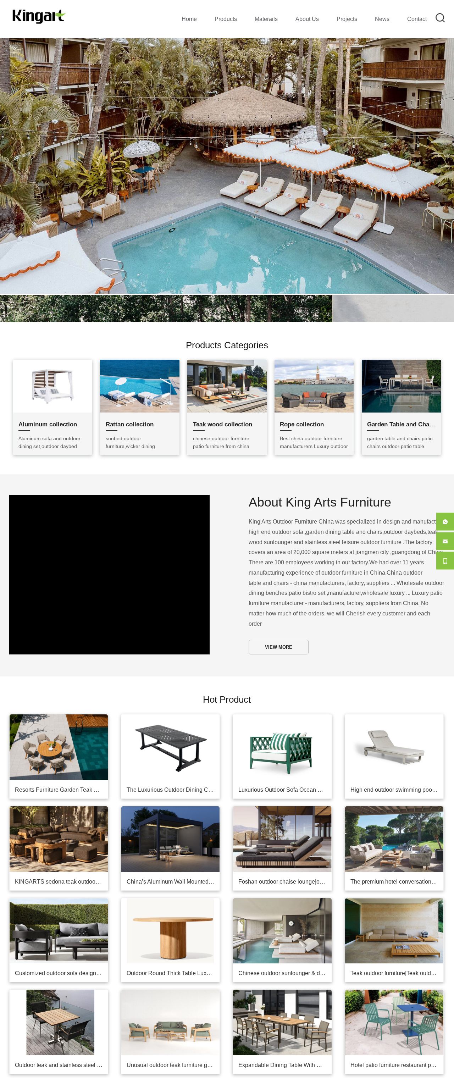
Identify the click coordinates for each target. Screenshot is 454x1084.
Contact (417, 19)
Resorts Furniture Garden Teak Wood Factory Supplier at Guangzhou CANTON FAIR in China (61, 761)
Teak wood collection (222, 396)
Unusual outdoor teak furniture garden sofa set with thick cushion (173, 1037)
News (382, 19)
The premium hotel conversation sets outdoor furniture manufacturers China (396, 853)
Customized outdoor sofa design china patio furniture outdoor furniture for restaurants (61, 945)
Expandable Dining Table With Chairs (284, 1037)
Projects (347, 19)
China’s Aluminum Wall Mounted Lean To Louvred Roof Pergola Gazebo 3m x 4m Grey (173, 853)
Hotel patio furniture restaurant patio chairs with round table (396, 1037)
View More (278, 618)
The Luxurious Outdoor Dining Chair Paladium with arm (173, 761)
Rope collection (302, 396)
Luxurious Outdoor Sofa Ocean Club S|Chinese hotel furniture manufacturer (284, 761)
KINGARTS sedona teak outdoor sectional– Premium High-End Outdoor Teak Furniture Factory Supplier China (61, 853)
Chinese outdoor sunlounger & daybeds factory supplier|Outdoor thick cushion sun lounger (284, 945)
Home (189, 19)
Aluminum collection (47, 396)
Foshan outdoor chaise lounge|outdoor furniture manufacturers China (284, 853)
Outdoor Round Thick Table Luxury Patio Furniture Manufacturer (173, 945)
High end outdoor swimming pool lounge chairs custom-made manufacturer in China (396, 761)
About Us (307, 19)
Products (226, 19)
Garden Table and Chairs (401, 396)
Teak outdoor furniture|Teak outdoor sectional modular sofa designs (396, 945)
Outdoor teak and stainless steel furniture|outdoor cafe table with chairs (61, 1037)
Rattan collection (130, 396)
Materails (266, 19)
